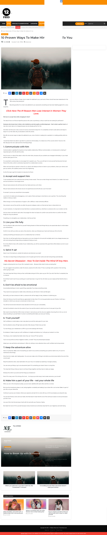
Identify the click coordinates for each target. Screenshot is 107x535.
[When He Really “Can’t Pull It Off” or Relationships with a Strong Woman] (13, 504)
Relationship (43, 23)
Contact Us (52, 530)
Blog (8, 23)
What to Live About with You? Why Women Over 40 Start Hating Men (35, 511)
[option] (36, 452)
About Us (47, 530)
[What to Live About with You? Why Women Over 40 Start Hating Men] (36, 504)
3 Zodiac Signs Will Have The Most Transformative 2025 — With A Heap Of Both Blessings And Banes (44, 27)
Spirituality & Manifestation (20, 23)
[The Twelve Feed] (6, 13)
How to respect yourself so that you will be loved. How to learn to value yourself (58, 513)
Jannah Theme (24, 533)
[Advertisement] (53, 22)
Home (3, 23)
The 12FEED (6, 42)
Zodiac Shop (80, 23)
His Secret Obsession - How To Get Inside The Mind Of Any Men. (36, 261)
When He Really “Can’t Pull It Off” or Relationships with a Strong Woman (13, 512)
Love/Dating (33, 23)
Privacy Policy (59, 530)
